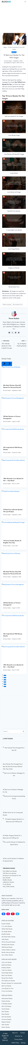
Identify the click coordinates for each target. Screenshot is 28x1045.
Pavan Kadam (9, 61)
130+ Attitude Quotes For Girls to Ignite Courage (7, 344)
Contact (22, 1033)
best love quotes (7, 304)
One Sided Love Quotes (10, 871)
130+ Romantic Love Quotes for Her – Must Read (13, 480)
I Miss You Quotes (7, 970)
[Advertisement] (14, 18)
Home (5, 47)
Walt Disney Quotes (7, 947)
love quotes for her (17, 304)
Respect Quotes (6, 1022)
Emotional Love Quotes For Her (12, 876)
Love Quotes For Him (7, 988)
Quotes (14, 52)
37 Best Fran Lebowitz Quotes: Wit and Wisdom (13, 511)
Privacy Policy (19, 1039)
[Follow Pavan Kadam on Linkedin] (15, 332)
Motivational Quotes (7, 998)
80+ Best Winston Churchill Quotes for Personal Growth (12, 386)
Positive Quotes (6, 1001)
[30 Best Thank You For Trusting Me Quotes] (14, 802)
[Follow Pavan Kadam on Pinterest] (18, 332)
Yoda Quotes (5, 939)
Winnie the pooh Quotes (8, 942)
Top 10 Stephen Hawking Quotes (21, 343)
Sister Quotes (5, 1024)
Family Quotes (5, 1009)
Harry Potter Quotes (8, 887)
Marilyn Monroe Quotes (8, 952)
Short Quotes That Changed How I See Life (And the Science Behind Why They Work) (13, 766)
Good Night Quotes (7, 973)
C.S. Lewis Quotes (7, 926)
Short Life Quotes (6, 1006)
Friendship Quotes (7, 1004)
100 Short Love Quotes (9, 873)
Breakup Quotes (6, 967)
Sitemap (23, 1043)
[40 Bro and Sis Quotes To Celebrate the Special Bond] (14, 848)
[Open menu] (25, 2)
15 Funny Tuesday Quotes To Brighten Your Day (12, 542)
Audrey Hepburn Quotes (8, 950)
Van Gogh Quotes (7, 931)
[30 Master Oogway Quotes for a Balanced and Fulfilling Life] (14, 825)
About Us (15, 1033)
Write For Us (18, 1036)
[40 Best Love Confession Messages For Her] (14, 779)
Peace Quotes (5, 1014)
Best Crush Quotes (7, 975)
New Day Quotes (6, 1017)
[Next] (9, 364)
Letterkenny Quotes (8, 882)
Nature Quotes (6, 1027)
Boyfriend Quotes (6, 965)
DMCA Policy (15, 1043)
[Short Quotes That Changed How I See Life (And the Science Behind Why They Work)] (14, 754)
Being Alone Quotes (7, 978)
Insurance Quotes (6, 1019)
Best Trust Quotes (6, 986)
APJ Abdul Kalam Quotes (8, 937)
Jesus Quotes (6, 878)
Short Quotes (5, 1011)
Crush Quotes (7, 884)
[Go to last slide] (4, 364)
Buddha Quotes (7, 880)
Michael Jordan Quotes (8, 944)
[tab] (5, 675)
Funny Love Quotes (7, 991)
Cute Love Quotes (6, 962)
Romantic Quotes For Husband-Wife (11, 983)
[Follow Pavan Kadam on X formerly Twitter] (12, 332)
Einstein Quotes (6, 924)
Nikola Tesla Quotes (7, 929)
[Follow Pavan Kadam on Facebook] (9, 332)
